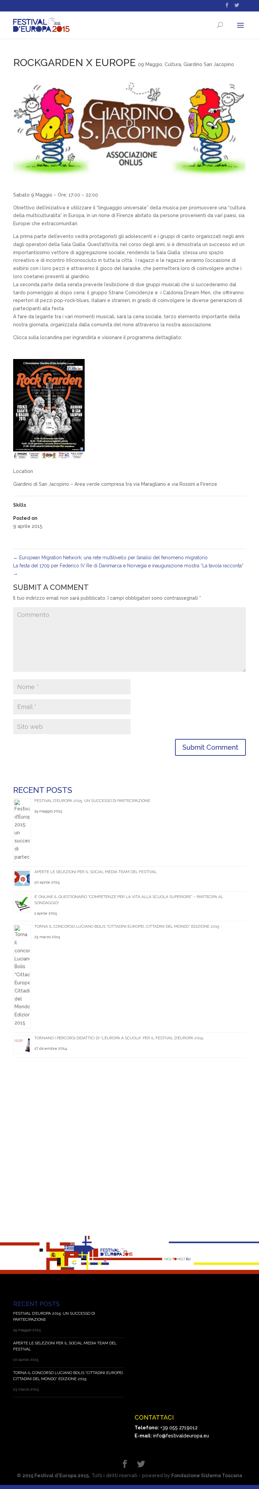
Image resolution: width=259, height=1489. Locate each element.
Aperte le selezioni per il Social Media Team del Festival (95, 871)
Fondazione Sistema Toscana (206, 1475)
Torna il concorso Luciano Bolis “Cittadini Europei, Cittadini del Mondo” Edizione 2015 (126, 926)
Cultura (173, 64)
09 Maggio (150, 64)
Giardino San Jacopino (208, 64)
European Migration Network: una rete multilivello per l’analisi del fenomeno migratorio (110, 557)
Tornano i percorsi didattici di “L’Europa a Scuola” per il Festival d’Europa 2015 (118, 1038)
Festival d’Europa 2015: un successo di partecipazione (92, 800)
